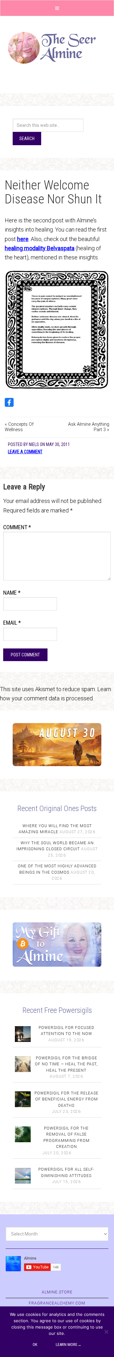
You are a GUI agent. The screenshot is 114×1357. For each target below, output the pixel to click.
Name (12, 592)
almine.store (57, 1292)
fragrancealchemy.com (57, 1303)
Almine (57, 48)
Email (12, 622)
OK (35, 1344)
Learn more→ (68, 1344)
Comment (17, 527)
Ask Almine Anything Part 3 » (88, 427)
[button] (57, 8)
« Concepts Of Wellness (19, 427)
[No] (106, 1332)
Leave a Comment (25, 451)
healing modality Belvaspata (39, 248)
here (22, 239)
